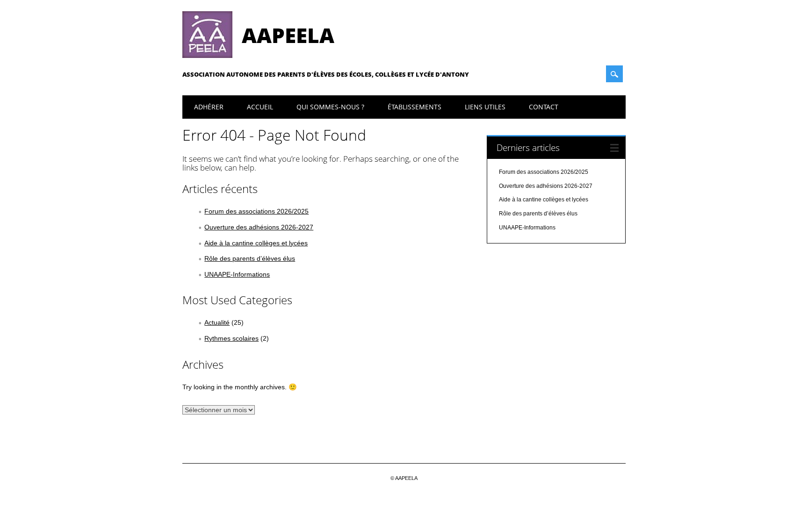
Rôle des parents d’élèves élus (249, 258)
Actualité (217, 322)
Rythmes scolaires (231, 338)
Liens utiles (485, 106)
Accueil (260, 106)
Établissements (414, 106)
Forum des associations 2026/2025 (256, 211)
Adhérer (209, 106)
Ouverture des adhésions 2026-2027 (258, 227)
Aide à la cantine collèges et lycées (256, 243)
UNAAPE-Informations (237, 274)
